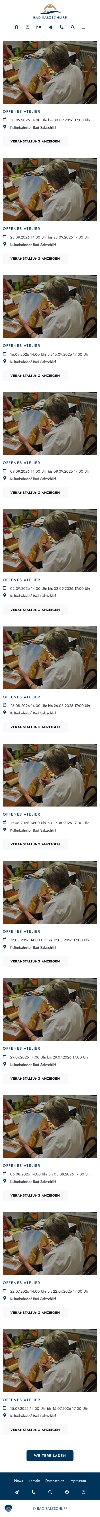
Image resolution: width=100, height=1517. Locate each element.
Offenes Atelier (21, 111)
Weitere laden (50, 1455)
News (18, 1480)
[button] (83, 26)
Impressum (78, 1480)
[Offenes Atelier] (50, 72)
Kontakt (34, 1480)
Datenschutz (54, 1480)
